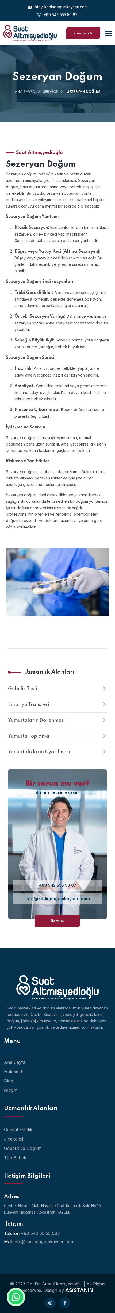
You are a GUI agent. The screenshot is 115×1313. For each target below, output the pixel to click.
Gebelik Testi (22, 688)
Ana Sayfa (25, 92)
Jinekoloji (13, 1139)
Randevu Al (83, 33)
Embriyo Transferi (28, 704)
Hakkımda (14, 1071)
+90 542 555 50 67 (60, 14)
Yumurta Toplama (28, 736)
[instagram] (50, 1302)
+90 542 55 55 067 (40, 1233)
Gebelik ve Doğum (22, 1148)
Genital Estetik (18, 1129)
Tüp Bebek (15, 1157)
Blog (8, 1081)
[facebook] (65, 1302)
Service (50, 92)
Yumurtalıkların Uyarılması (39, 752)
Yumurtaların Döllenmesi (36, 720)
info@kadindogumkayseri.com (60, 7)
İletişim (57, 921)
